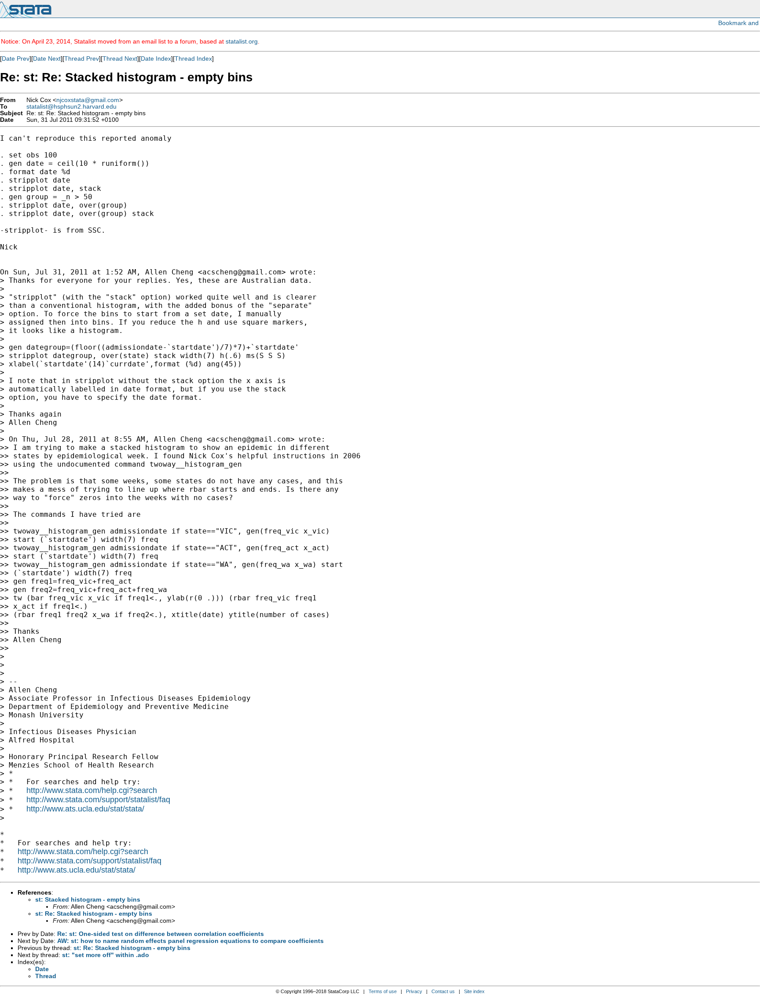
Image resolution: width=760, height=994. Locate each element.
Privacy (414, 991)
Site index (474, 991)
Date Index (156, 58)
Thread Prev (81, 58)
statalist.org (242, 41)
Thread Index (193, 58)
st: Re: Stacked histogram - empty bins (93, 913)
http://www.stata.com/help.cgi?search (91, 790)
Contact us (443, 991)
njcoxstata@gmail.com (87, 100)
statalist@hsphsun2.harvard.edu (71, 106)
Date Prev (15, 58)
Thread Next (119, 58)
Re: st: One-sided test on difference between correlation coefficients (160, 933)
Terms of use (383, 991)
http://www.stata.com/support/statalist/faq (98, 799)
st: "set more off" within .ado (105, 954)
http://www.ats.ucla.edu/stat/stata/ (85, 808)
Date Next (47, 58)
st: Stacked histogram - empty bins (87, 899)
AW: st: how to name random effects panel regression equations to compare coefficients (190, 940)
